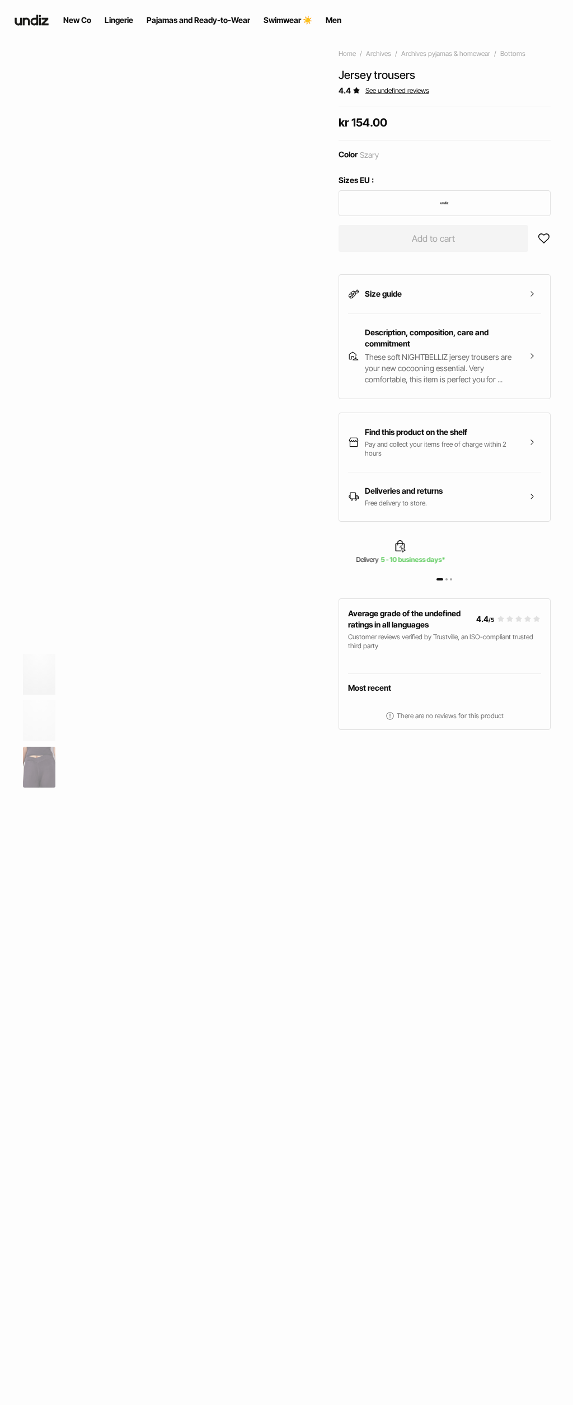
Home (347, 53)
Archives (378, 53)
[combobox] (445, 203)
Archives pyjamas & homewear (445, 53)
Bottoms (512, 53)
